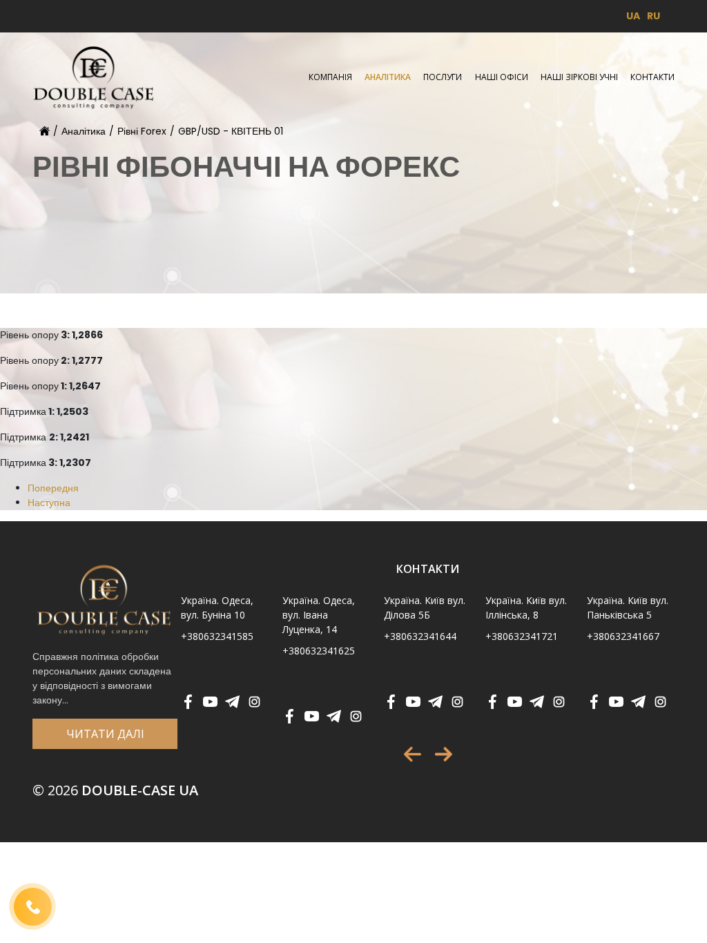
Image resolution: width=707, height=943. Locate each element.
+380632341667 (623, 636)
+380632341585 (217, 636)
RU (653, 16)
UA (633, 16)
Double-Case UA (115, 790)
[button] (412, 754)
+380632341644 (420, 636)
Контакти (652, 77)
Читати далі (105, 733)
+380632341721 (521, 636)
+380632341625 (318, 650)
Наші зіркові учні (579, 77)
